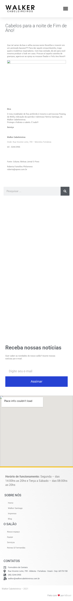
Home (10, 503)
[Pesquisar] (65, 191)
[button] (65, 9)
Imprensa (12, 513)
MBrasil (67, 595)
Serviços (11, 542)
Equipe (10, 537)
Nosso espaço (13, 532)
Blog (10, 519)
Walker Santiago (15, 508)
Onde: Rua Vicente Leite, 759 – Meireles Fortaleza (29, 142)
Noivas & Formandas (16, 548)
